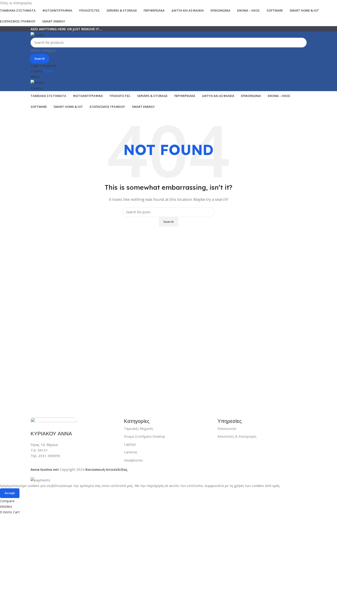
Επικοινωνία (226, 428)
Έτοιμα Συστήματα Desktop (144, 436)
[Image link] (54, 421)
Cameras (130, 452)
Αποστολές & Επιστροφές (236, 436)
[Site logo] (37, 34)
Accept (10, 493)
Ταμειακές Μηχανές (138, 428)
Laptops (130, 444)
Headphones (133, 460)
